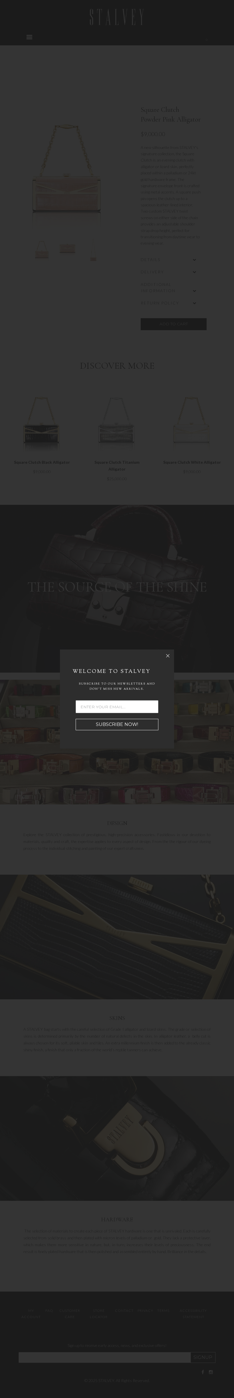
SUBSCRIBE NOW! (117, 724)
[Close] (168, 655)
